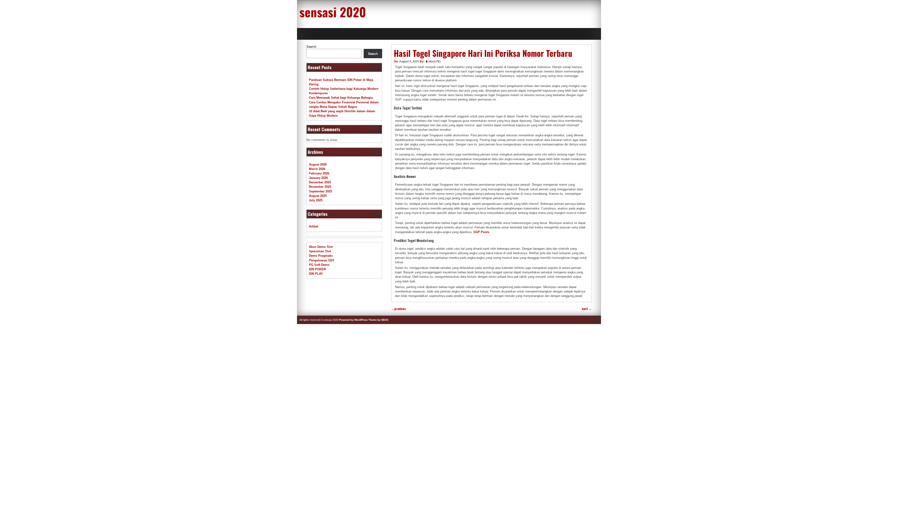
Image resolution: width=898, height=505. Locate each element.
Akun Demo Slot (321, 247)
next (587, 309)
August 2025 (318, 196)
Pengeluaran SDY (321, 260)
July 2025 (315, 200)
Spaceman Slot (320, 251)
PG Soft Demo (319, 265)
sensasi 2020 (332, 12)
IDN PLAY (316, 273)
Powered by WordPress (353, 319)
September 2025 (320, 191)
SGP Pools (481, 232)
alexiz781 (434, 61)
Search (311, 46)
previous (398, 309)
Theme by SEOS (378, 319)
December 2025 (320, 182)
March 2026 (317, 169)
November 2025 (320, 186)
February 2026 (319, 173)
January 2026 (318, 178)
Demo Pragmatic (321, 255)
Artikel (313, 226)
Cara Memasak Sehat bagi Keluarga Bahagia (341, 97)
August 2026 (318, 164)
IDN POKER (317, 269)
